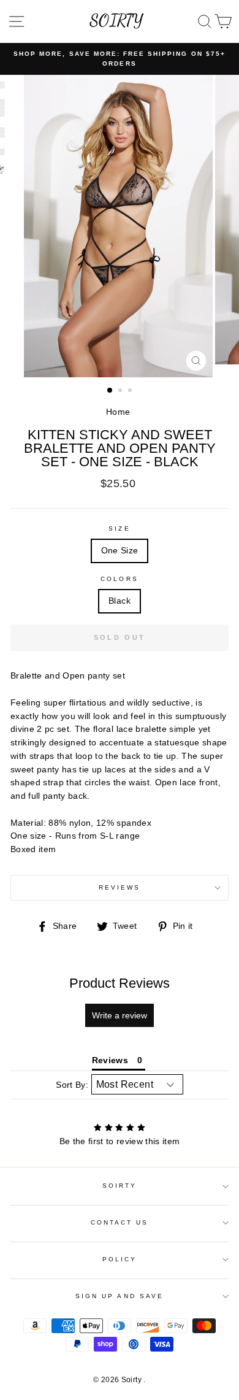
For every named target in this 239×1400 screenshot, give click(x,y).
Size (119, 528)
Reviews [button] (110, 1060)
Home (118, 412)
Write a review (119, 1015)
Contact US (120, 1222)
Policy (119, 1259)
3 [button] (131, 391)
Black (119, 601)
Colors (119, 578)
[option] (119, 59)
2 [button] (121, 391)
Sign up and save (119, 1296)
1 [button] (110, 391)
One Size (119, 550)
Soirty (119, 1185)
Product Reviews (119, 983)
